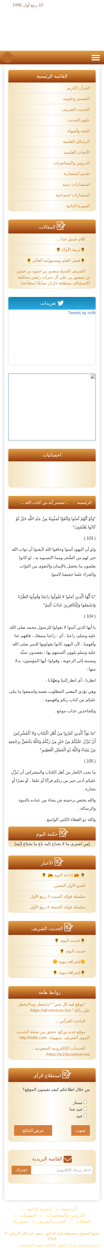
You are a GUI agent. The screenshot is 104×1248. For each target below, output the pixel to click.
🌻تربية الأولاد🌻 (71, 249)
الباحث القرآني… (71, 1020)
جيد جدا (75, 1109)
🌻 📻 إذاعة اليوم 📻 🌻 (64, 874)
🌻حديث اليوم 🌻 (70, 940)
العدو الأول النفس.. (69, 885)
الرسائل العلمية (76, 141)
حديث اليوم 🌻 (73, 951)
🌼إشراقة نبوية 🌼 (69, 961)
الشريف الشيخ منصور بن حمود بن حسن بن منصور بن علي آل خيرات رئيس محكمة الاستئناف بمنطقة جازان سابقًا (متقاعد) (53, 277)
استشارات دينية (76, 184)
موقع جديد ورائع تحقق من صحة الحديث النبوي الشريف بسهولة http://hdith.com (53, 1034)
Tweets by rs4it (81, 312)
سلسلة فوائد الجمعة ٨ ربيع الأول (58, 907)
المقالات (83, 1221)
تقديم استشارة (77, 173)
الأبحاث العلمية (77, 152)
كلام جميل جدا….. (71, 239)
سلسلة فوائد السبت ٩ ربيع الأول (58, 896)
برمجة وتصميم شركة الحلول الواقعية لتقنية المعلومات (59, 1245)
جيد (79, 1115)
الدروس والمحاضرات (71, 162)
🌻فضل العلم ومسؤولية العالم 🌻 (56, 260)
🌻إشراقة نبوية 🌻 (69, 972)
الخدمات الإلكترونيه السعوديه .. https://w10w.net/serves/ (61, 1051)
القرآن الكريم (78, 88)
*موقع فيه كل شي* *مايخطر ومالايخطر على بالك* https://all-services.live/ (54, 1007)
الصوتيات (28, 1215)
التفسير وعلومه (76, 98)
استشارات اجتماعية (73, 194)
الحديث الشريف (76, 109)
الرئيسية (84, 502)
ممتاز (77, 1102)
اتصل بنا (20, 1221)
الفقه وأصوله (78, 130)
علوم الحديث (78, 120)
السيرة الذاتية (78, 205)
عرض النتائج (33, 1130)
